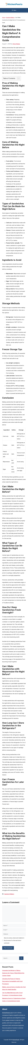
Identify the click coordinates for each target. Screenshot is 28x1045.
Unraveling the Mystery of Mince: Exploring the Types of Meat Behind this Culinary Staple (13, 973)
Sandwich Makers (10, 17)
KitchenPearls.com (7, 1012)
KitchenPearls (16, 1039)
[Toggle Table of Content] (17, 78)
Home (3, 17)
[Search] (21, 958)
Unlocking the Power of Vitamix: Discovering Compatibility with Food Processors (12, 981)
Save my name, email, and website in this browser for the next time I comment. (14, 940)
